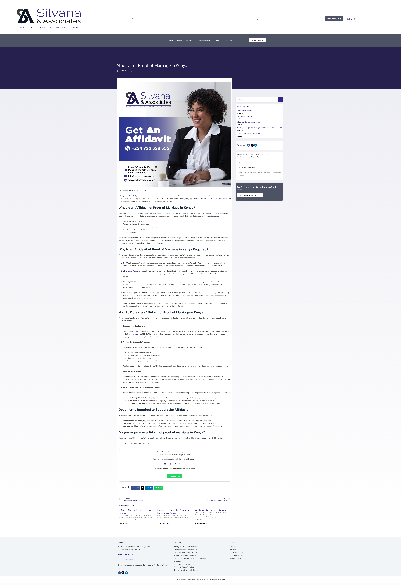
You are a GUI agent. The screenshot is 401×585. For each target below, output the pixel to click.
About (232, 547)
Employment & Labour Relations (186, 570)
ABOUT (179, 40)
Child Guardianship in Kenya (246, 116)
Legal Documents (236, 552)
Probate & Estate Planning (184, 567)
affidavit (131, 196)
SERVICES (189, 40)
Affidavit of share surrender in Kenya (210, 510)
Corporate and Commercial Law (186, 549)
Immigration (178, 561)
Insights (233, 549)
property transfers (206, 198)
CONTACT (229, 40)
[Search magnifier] (257, 19)
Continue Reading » (124, 523)
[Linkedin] (255, 145)
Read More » (240, 113)
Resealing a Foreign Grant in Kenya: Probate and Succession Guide (259, 128)
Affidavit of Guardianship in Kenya (248, 122)
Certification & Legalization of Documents (190, 558)
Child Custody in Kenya (244, 111)
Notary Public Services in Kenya (186, 547)
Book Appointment (237, 555)
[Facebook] (248, 145)
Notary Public (212, 213)
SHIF (186, 198)
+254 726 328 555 (125, 554)
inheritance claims (220, 198)
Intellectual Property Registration (186, 555)
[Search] (280, 99)
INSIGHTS (218, 40)
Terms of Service (236, 558)
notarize (135, 334)
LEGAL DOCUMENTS (205, 40)
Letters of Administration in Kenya (248, 133)
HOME (171, 40)
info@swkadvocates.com (128, 560)
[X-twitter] (252, 145)
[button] (135, 488)
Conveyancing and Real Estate (185, 552)
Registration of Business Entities (186, 564)
